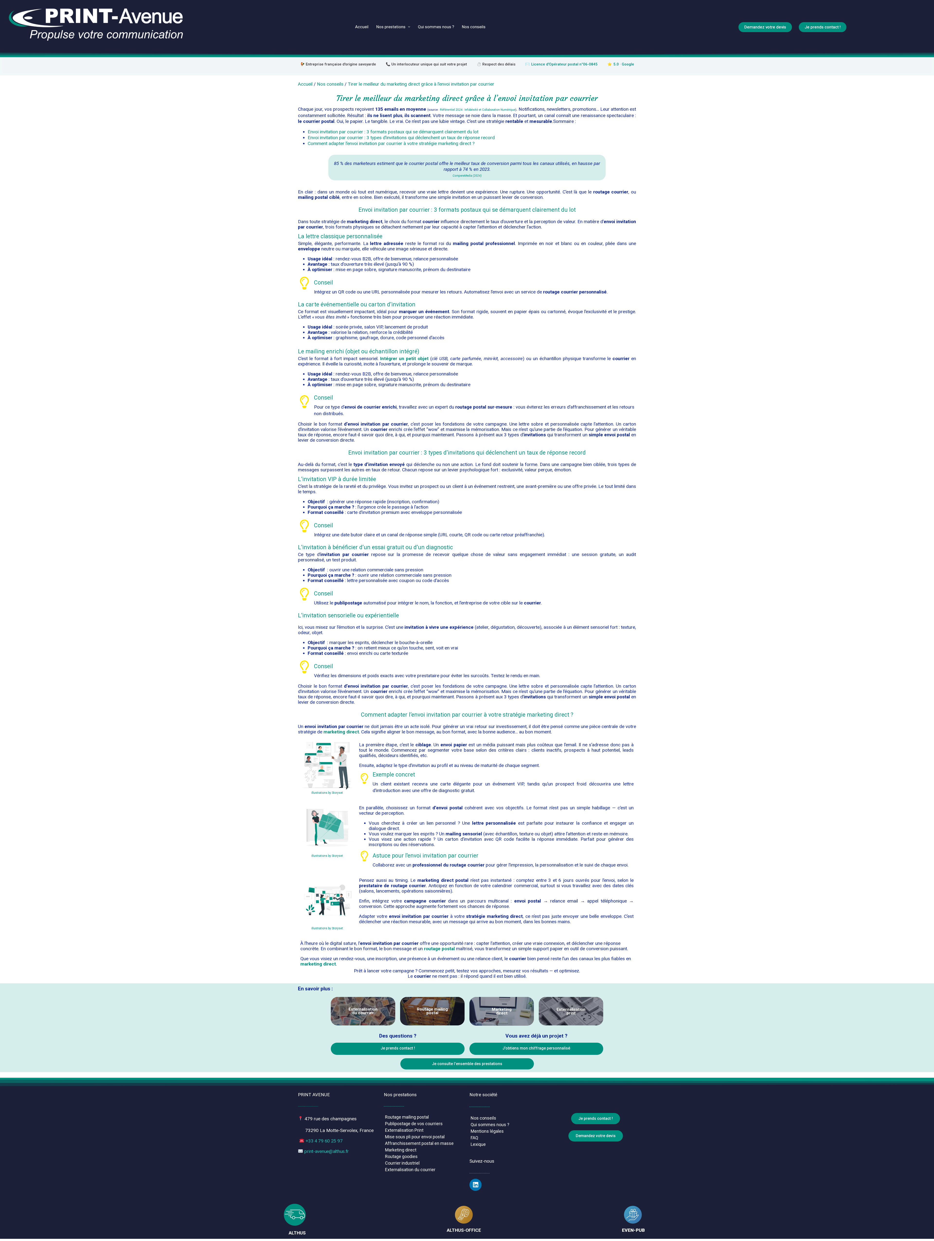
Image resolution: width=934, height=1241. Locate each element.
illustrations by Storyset (327, 792)
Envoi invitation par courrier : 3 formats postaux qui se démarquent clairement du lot (393, 132)
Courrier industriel (402, 1163)
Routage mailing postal (407, 1117)
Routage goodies (401, 1156)
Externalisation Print (404, 1130)
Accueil (361, 26)
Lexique (478, 1144)
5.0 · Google (623, 64)
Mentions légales (487, 1131)
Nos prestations (390, 26)
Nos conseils (473, 26)
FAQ (474, 1137)
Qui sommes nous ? (436, 26)
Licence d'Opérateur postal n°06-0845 (564, 64)
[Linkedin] (475, 1185)
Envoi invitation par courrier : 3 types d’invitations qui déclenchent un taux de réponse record (401, 137)
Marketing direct (400, 1149)
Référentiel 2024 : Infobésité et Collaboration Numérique (477, 109)
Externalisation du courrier (410, 1169)
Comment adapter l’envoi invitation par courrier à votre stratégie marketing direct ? (391, 143)
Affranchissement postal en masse (419, 1143)
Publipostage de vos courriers (414, 1123)
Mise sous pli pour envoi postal (415, 1136)
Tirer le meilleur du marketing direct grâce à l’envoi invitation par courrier (421, 84)
